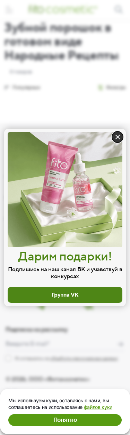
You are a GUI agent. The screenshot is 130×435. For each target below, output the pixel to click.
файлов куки (98, 407)
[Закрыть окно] (117, 137)
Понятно (65, 420)
